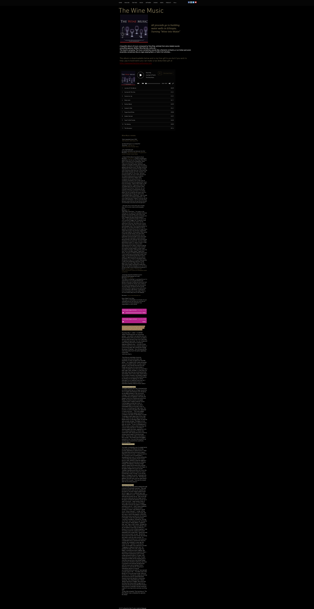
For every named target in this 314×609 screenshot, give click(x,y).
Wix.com (144, 608)
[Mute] (143, 313)
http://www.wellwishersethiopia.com (136, 63)
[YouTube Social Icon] (196, 2)
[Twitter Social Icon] (193, 2)
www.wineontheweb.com (134, 295)
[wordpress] (191, 2)
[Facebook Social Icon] (189, 2)
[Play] (123, 312)
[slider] (145, 312)
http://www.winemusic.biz (134, 267)
